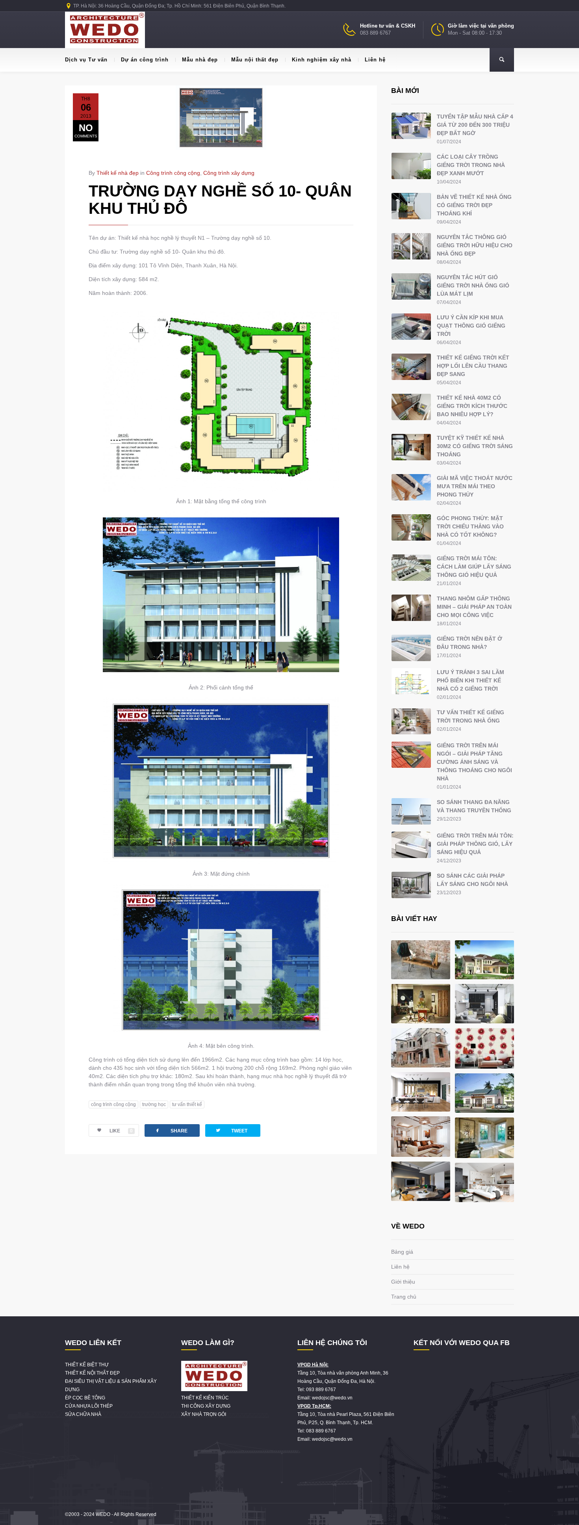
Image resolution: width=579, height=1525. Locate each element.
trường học (154, 1104)
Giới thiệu (403, 1282)
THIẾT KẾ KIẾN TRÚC (205, 1398)
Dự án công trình (145, 60)
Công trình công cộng (173, 173)
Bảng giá (402, 1252)
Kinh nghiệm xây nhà (321, 60)
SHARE (170, 1130)
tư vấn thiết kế (187, 1104)
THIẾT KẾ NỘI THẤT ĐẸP (92, 1373)
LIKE (121, 1131)
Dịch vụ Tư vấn (86, 60)
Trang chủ (403, 1296)
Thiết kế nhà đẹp (117, 173)
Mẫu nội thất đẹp (254, 60)
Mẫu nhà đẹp (200, 60)
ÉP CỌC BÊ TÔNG (85, 1398)
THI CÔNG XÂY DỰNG (205, 1406)
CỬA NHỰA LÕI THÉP (89, 1406)
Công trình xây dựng (228, 173)
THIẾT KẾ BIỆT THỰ (87, 1364)
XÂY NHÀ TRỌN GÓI (203, 1414)
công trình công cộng (113, 1104)
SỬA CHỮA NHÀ (83, 1414)
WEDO (103, 1514)
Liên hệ (375, 60)
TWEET (231, 1130)
